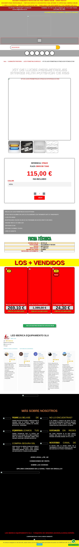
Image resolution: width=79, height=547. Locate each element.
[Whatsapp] (52, 53)
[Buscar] (58, 47)
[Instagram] (32, 53)
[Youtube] (27, 53)
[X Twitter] (37, 53)
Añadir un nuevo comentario (10, 348)
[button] (10, 109)
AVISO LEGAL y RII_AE (39, 457)
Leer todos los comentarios (26, 348)
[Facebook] (42, 53)
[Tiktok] (47, 53)
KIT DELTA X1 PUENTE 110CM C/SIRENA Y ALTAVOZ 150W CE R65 (49, 304)
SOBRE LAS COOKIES (39, 465)
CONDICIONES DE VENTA (39, 461)
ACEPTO (39, 544)
